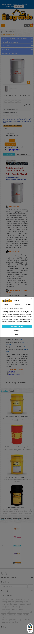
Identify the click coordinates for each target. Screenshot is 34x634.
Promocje (5, 49)
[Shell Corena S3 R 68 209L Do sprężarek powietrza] (17, 434)
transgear (19, 614)
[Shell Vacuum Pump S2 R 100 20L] (17, 495)
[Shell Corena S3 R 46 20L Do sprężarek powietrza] (17, 404)
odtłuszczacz (15, 617)
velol (13, 622)
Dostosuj (16, 330)
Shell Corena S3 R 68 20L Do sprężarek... (17, 477)
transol (3, 604)
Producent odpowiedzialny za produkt (10, 519)
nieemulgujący (5, 612)
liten (8, 604)
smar (21, 606)
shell (17, 622)
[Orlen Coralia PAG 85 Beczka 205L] (6, 88)
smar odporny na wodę (16, 612)
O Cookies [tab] (28, 304)
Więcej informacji (9, 154)
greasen (26, 601)
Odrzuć (17, 334)
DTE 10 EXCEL (25, 619)
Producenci (6, 46)
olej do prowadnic (6, 609)
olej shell (26, 614)
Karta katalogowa (22, 154)
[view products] (17, 528)
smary (11, 599)
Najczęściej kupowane (10, 42)
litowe (25, 599)
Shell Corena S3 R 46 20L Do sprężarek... (17, 416)
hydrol (29, 599)
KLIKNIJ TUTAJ (19, 6)
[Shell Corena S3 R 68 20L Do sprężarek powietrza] (17, 464)
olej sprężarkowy (6, 617)
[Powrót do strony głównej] (1, 31)
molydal (12, 606)
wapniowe (21, 609)
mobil (7, 606)
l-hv (17, 606)
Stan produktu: (6, 115)
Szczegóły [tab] (17, 304)
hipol (3, 606)
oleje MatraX (5, 619)
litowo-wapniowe (6, 622)
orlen (3, 599)
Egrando (4, 601)
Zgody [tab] (6, 304)
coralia (28, 604)
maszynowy (19, 601)
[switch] (30, 631)
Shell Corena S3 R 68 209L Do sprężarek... (17, 447)
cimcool (4, 614)
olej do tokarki (24, 617)
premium (14, 609)
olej (7, 599)
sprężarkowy (14, 604)
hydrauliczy (22, 604)
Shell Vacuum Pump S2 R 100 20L (17, 507)
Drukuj (6, 128)
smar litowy (13, 619)
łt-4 (18, 619)
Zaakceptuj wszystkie (17, 326)
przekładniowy (18, 599)
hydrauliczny (11, 601)
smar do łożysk (11, 614)
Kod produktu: (6, 112)
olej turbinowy (27, 612)
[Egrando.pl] (17, 15)
